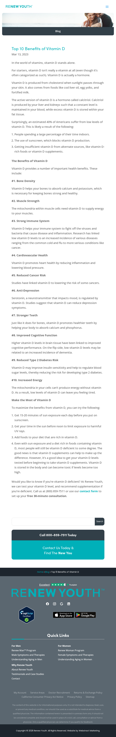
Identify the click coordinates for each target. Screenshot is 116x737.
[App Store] (85, 617)
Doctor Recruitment (59, 693)
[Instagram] (54, 603)
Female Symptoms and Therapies (76, 655)
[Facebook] (47, 603)
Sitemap (90, 697)
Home (40, 572)
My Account (20, 693)
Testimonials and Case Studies (28, 674)
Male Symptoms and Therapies (28, 655)
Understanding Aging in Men (27, 659)
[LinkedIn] (68, 603)
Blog (47, 572)
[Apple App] (63, 617)
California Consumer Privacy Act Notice (42, 697)
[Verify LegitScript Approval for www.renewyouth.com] (26, 622)
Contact (16, 679)
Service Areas (37, 693)
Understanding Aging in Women (75, 659)
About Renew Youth (22, 670)
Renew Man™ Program (24, 650)
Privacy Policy (74, 697)
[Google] (61, 603)
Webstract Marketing (89, 730)
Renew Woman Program (71, 650)
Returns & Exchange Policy (88, 693)
